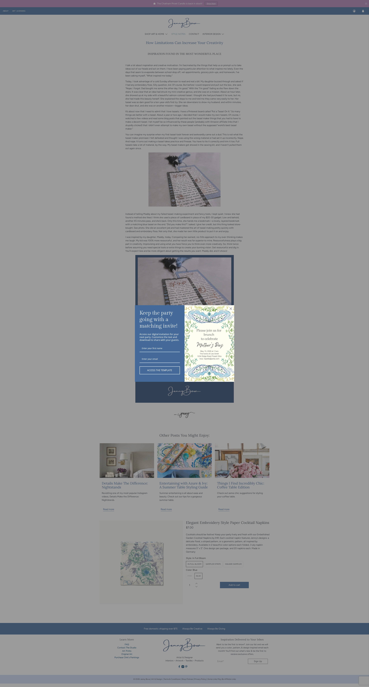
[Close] (230, 308)
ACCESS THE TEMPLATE (159, 370)
